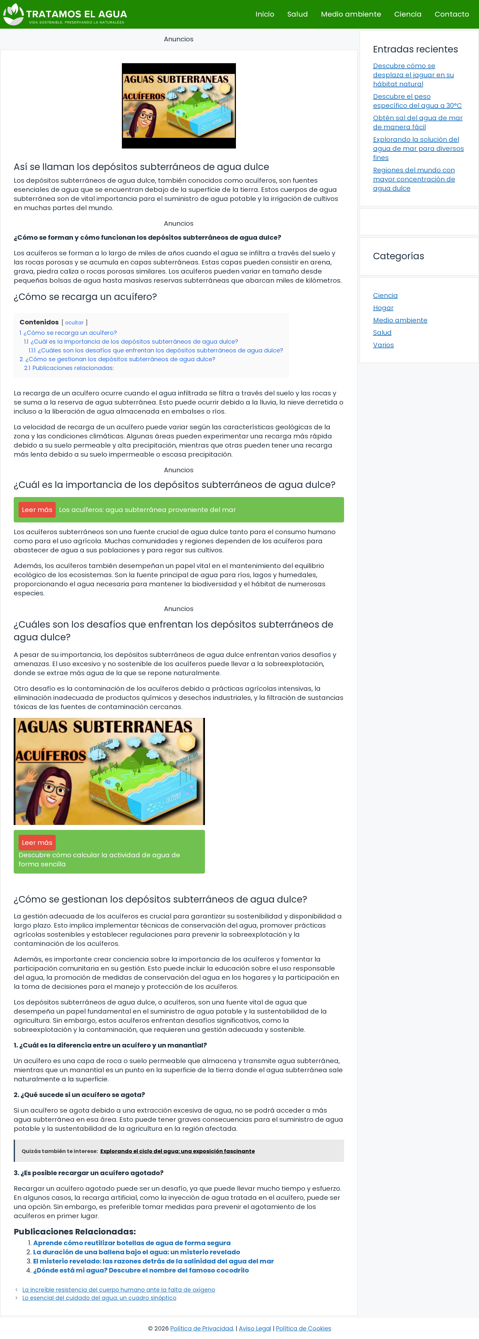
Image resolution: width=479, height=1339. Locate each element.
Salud (297, 14)
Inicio (264, 14)
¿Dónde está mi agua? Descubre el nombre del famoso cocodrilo (141, 1270)
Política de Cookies (303, 1328)
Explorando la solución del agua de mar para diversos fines (418, 148)
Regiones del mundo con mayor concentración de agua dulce (414, 179)
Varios (383, 344)
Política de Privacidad (201, 1328)
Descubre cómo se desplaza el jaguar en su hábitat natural (413, 75)
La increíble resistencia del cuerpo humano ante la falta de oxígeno (118, 1290)
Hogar (383, 307)
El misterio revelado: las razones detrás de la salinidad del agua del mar (153, 1261)
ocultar (74, 322)
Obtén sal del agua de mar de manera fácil (418, 122)
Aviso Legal (255, 1328)
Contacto (452, 14)
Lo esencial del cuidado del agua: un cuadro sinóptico (99, 1298)
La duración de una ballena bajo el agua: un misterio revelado (136, 1252)
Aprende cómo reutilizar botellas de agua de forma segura (132, 1242)
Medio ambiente (351, 14)
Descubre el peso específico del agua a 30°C (417, 101)
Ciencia (408, 14)
